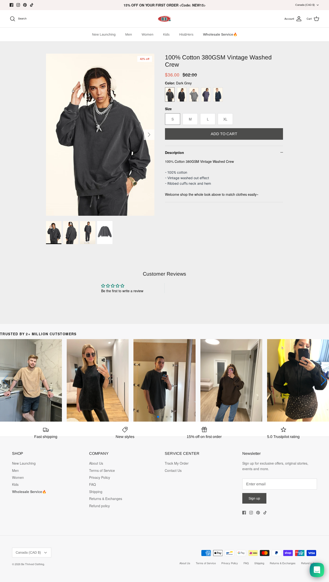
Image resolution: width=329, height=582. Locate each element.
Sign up (254, 498)
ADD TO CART (224, 134)
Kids (166, 34)
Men (128, 34)
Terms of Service (102, 470)
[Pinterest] (25, 5)
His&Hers (186, 34)
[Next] (149, 134)
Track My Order (177, 463)
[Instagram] (18, 5)
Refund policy (99, 505)
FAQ (92, 484)
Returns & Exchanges (105, 498)
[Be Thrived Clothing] (164, 19)
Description (174, 152)
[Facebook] (11, 5)
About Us (96, 463)
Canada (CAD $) (305, 4)
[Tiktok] (31, 5)
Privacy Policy (99, 477)
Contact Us (173, 470)
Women (147, 34)
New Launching (104, 34)
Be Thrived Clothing (32, 564)
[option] (100, 135)
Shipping (95, 491)
